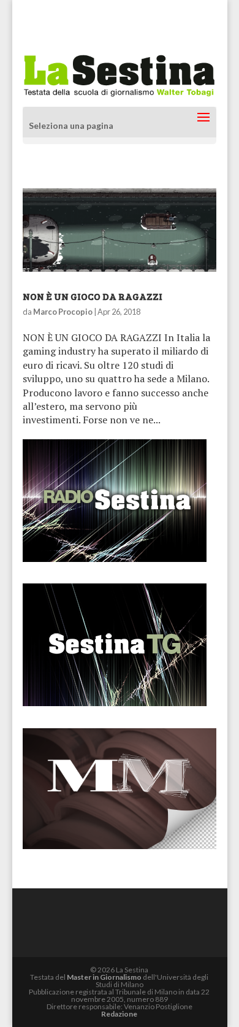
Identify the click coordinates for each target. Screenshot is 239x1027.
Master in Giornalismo (104, 977)
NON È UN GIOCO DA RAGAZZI (92, 296)
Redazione (119, 1013)
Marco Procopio (63, 312)
